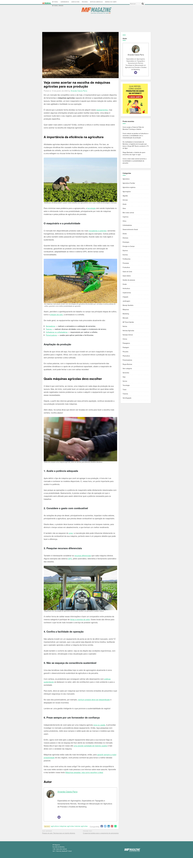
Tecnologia (126, 385)
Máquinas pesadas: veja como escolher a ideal (84, 772)
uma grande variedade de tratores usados (90, 745)
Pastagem (126, 347)
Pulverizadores (51, 335)
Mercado (125, 318)
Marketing (126, 314)
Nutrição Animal (128, 335)
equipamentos (102, 109)
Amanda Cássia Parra (67, 791)
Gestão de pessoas (129, 280)
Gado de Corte (127, 272)
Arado (124, 204)
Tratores (125, 394)
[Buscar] (143, 4)
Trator (48, 329)
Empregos (126, 242)
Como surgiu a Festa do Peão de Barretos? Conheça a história (133, 128)
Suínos (125, 381)
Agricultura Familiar (129, 183)
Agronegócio (65, 2)
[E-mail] (59, 817)
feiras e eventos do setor (80, 619)
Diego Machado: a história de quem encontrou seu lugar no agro (134, 153)
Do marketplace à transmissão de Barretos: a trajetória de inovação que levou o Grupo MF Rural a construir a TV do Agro (136, 145)
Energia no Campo (111, 2)
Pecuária (85, 2)
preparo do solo (56, 314)
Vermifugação (127, 398)
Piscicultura (126, 356)
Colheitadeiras (127, 225)
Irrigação (125, 297)
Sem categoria (127, 368)
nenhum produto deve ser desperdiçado (94, 699)
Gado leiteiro (127, 276)
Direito (125, 234)
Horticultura (126, 288)
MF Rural (55, 2)
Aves (124, 208)
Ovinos (125, 339)
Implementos (127, 293)
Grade (125, 284)
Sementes (126, 373)
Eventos (125, 255)
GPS (70, 558)
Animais (125, 200)
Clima (124, 221)
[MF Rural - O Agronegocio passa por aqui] (46, 4)
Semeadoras (50, 326)
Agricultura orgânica (129, 187)
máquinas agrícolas (66, 826)
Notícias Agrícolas (96, 2)
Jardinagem (126, 301)
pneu (71, 533)
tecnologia (91, 208)
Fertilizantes (126, 259)
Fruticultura (126, 267)
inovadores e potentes (97, 230)
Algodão (125, 196)
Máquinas (126, 309)
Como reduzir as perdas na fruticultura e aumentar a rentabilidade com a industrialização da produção (135, 135)
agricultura (55, 826)
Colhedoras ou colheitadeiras (57, 332)
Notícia (125, 326)
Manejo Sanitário (128, 305)
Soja (124, 377)
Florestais (126, 263)
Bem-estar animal (128, 213)
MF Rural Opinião (57, 5)
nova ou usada (99, 724)
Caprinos (125, 217)
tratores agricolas (81, 826)
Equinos (125, 250)
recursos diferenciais (82, 555)
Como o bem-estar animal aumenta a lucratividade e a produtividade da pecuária (134, 161)
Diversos (125, 238)
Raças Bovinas (127, 364)
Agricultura (75, 2)
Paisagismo (126, 343)
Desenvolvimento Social (130, 229)
